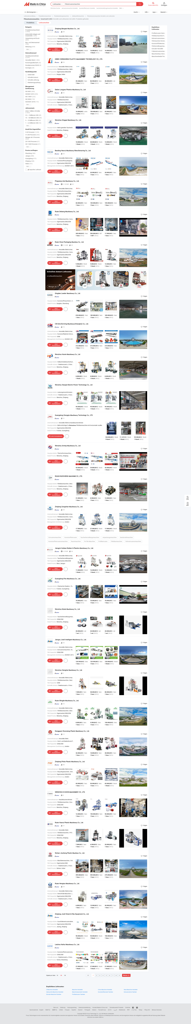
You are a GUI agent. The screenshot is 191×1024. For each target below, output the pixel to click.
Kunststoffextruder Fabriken (105, 992)
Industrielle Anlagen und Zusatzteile (32, 35)
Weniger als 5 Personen (32, 138)
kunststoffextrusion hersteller (87, 8)
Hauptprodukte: (52, 39)
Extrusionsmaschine (54, 537)
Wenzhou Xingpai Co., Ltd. (68, 120)
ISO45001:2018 (32, 102)
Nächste (125, 975)
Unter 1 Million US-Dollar (32, 112)
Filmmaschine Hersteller (159, 41)
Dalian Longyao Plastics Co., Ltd (70, 89)
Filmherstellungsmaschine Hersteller (163, 46)
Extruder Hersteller (157, 49)
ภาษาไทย (134, 1010)
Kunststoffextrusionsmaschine (58, 541)
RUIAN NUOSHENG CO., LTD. (68, 476)
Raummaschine (76, 541)
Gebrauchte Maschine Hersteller (54, 992)
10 (57, 975)
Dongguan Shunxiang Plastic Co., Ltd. (72, 731)
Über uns (55, 1007)
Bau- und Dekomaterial (32, 43)
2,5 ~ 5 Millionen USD (33, 115)
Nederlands (122, 1010)
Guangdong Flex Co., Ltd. (68, 579)
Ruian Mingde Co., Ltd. (67, 700)
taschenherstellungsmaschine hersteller (107, 8)
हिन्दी (128, 1010)
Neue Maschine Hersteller (130, 989)
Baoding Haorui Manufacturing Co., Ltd (73, 150)
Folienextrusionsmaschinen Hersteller (163, 51)
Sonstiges (29, 68)
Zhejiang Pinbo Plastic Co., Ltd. (70, 761)
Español (74, 1010)
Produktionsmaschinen (32, 30)
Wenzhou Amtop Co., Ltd (67, 446)
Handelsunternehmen (32, 56)
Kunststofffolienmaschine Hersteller (163, 43)
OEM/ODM (30, 75)
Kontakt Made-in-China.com (100, 1007)
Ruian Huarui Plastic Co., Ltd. (69, 822)
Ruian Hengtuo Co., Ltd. (67, 883)
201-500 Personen (32, 141)
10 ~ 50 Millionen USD (33, 118)
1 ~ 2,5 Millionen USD (33, 123)
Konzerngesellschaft (33, 63)
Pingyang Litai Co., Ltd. (67, 181)
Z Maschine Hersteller (52, 989)
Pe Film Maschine (89, 541)
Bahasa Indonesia (157, 1010)
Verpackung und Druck (32, 39)
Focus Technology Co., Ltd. (94, 1013)
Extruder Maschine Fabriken (53, 994)
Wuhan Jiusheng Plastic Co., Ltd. (70, 853)
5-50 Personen (32, 132)
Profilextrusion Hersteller (159, 33)
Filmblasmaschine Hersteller (160, 36)
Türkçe (140, 1010)
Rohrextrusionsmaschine (133, 541)
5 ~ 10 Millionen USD (33, 120)
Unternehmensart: (52, 36)
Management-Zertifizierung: (55, 166)
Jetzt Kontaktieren (56, 49)
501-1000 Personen (32, 144)
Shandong (30, 153)
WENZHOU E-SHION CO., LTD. (70, 792)
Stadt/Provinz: (51, 44)
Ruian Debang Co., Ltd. (67, 211)
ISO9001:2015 (31, 94)
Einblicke (127, 1007)
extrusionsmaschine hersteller (70, 8)
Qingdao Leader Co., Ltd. (67, 293)
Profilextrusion (102, 541)
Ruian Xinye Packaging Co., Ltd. (69, 242)
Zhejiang (29, 161)
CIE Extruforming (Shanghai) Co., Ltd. (72, 324)
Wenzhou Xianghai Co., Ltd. (68, 670)
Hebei (29, 164)
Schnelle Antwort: (52, 105)
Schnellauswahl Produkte (116, 1007)
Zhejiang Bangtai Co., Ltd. (67, 29)
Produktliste (30, 22)
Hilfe (146, 12)
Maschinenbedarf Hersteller (160, 56)
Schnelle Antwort (32, 77)
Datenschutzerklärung (84, 1007)
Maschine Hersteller (77, 989)
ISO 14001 (30, 97)
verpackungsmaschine (109, 537)
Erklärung (62, 1007)
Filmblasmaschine (116, 541)
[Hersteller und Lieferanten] (35, 4)
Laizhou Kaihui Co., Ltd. (67, 944)
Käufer (136, 12)
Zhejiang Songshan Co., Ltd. (69, 507)
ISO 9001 (30, 91)
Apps (154, 12)
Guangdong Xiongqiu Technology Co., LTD (74, 415)
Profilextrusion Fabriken (78, 994)
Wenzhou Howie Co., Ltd (67, 354)
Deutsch (80, 1010)
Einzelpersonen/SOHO (33, 65)
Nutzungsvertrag (71, 1007)
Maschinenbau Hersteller (159, 54)
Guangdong (30, 158)
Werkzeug (30, 47)
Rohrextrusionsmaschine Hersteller (162, 38)
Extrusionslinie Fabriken (130, 992)
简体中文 (47, 1010)
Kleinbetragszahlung (33, 82)
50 (65, 975)
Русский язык (102, 1010)
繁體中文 (54, 1010)
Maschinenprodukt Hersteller (80, 992)
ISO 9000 (30, 99)
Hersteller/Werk (32, 60)
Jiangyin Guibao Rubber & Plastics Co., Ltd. (74, 548)
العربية (115, 1010)
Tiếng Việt (147, 1010)
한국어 (110, 1010)
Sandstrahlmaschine (126, 537)
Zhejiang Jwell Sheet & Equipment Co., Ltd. (72, 914)
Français (67, 1010)
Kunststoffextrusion (70, 537)
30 (61, 975)
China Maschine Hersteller (105, 989)
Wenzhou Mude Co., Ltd (67, 609)
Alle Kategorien (31, 12)
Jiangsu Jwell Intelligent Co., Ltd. (70, 640)
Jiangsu (29, 156)
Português (87, 1010)
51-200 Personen (32, 135)
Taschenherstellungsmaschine (89, 537)
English (41, 1010)
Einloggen (164, 5)
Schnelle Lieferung (33, 80)
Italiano (94, 1010)
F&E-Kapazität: (52, 41)
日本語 (61, 1010)
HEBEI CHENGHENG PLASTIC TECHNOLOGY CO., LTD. (79, 59)
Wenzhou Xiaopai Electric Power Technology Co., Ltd (73, 385)
